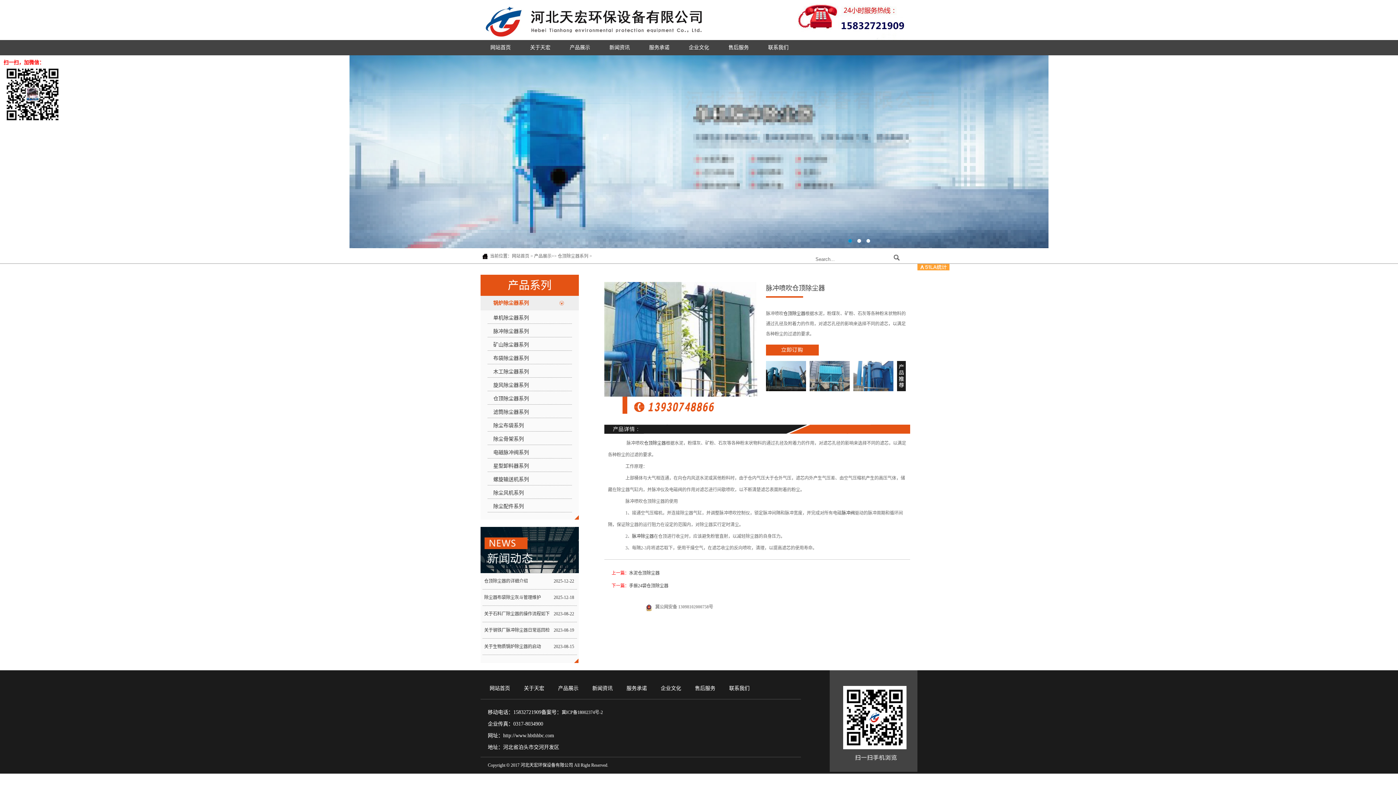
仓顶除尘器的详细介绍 (506, 581)
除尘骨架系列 (508, 439)
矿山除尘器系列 (511, 345)
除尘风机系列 (508, 493)
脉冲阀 (848, 513)
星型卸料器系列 (511, 466)
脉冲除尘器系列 (511, 331)
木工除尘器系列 (511, 371)
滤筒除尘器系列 (511, 412)
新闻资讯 (619, 47)
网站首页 (500, 47)
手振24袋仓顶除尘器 (648, 585)
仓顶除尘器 (794, 313)
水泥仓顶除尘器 (644, 573)
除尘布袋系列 (508, 425)
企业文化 (699, 47)
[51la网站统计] (933, 268)
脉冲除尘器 (643, 536)
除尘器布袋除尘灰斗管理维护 (512, 597)
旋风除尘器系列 (511, 385)
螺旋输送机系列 (511, 479)
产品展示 (580, 47)
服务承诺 (659, 47)
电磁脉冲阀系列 (511, 452)
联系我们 (778, 47)
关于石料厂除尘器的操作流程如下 (517, 613)
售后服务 (738, 47)
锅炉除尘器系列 (511, 303)
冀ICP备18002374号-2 (582, 712)
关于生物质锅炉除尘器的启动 (512, 646)
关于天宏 (540, 47)
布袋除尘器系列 (511, 358)
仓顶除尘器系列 (573, 256)
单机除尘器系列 (511, 318)
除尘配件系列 (508, 506)
